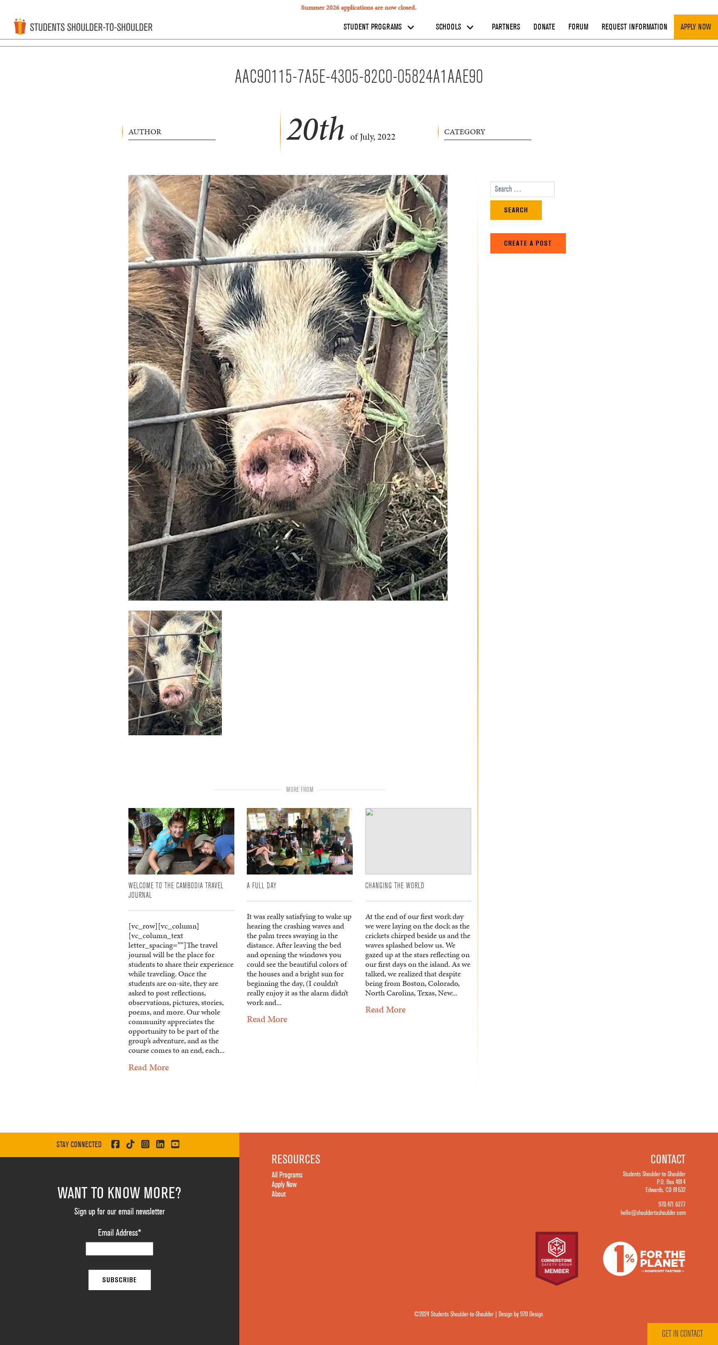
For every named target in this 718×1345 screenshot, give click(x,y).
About (278, 1194)
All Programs (287, 1175)
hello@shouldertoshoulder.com (653, 1213)
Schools (449, 27)
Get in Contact (682, 1333)
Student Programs (374, 27)
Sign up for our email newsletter (119, 1211)
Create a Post (528, 243)
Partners (506, 27)
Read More (148, 1067)
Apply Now (696, 27)
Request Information (634, 27)
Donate (544, 27)
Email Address (119, 1232)
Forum (578, 27)
